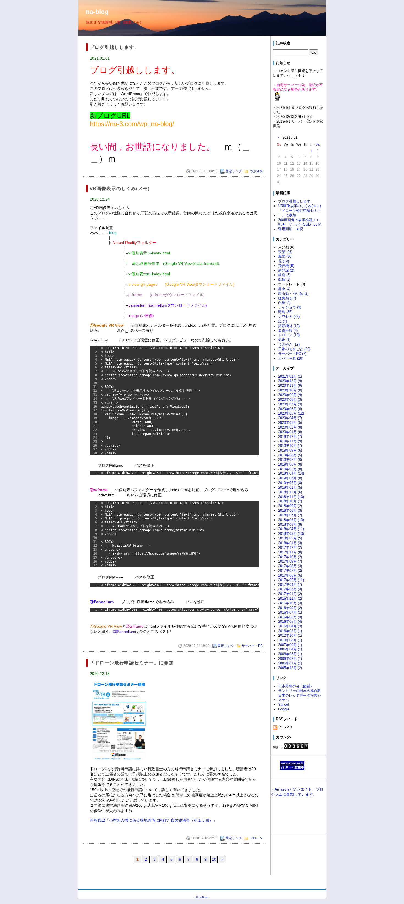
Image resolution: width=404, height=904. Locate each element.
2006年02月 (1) (290, 659)
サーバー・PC (252, 646)
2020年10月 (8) (290, 390)
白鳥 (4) (284, 303)
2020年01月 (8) (290, 432)
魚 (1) (282, 321)
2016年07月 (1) (290, 612)
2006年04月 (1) (290, 649)
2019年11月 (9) (290, 441)
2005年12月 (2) (290, 668)
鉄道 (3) (284, 275)
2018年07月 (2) (290, 515)
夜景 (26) (285, 252)
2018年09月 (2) (290, 506)
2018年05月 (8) (290, 524)
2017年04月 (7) (290, 585)
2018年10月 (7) (290, 501)
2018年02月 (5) (290, 538)
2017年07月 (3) (290, 571)
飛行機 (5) (286, 266)
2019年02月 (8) (290, 483)
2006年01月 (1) (290, 663)
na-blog (97, 11)
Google (283, 709)
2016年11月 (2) (290, 598)
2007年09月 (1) (290, 645)
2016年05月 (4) (290, 621)
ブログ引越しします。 (296, 201)
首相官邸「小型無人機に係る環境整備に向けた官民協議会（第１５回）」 (153, 820)
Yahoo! (283, 704)
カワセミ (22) (289, 317)
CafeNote (202, 897)
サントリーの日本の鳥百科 (299, 691)
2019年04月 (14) (291, 473)
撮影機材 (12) (289, 326)
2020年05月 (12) (291, 413)
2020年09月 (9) (290, 395)
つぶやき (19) (289, 344)
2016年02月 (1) (290, 631)
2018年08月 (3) (290, 510)
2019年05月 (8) (290, 469)
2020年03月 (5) (290, 423)
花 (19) (283, 261)
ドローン (256, 838)
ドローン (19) (289, 335)
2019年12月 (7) (290, 437)
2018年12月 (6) (290, 492)
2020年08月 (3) (290, 399)
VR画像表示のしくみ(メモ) (299, 206)
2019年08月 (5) (290, 455)
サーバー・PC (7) (292, 354)
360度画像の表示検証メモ (299, 220)
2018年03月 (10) (291, 534)
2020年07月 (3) (290, 404)
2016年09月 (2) (290, 608)
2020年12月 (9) (290, 381)
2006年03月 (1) (290, 654)
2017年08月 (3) (290, 566)
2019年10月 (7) (290, 446)
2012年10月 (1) (290, 635)
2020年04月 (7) (290, 418)
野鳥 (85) (285, 312)
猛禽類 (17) (287, 298)
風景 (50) (285, 256)
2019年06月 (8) (290, 464)
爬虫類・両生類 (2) (293, 293)
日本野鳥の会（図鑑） (296, 686)
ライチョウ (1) (289, 307)
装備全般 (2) (288, 331)
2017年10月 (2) (290, 557)
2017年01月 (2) (290, 594)
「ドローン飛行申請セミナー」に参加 (299, 212)
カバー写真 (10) (290, 358)
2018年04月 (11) (291, 529)
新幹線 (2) (286, 270)
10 (214, 859)
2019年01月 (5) (290, 487)
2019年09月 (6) (290, 450)
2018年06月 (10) (291, 520)
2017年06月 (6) (290, 575)
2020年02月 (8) (290, 427)
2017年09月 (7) (290, 561)
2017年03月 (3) (290, 589)
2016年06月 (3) (290, 617)
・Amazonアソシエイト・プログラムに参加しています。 (297, 792)
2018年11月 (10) (291, 497)
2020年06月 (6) (290, 409)
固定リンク (233, 171)
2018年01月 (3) (290, 543)
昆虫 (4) (284, 289)
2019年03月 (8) (290, 478)
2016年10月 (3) (290, 603)
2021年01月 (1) (290, 376)
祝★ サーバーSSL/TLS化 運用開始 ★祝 (299, 226)
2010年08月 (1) (290, 640)
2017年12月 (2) (290, 548)
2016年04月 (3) (290, 626)
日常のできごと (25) (294, 349)
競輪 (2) (284, 279)
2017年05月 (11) (291, 580)
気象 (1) (284, 340)
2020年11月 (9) (290, 385)
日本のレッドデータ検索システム (299, 697)
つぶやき (256, 171)
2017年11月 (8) (290, 552)
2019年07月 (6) (290, 460)
